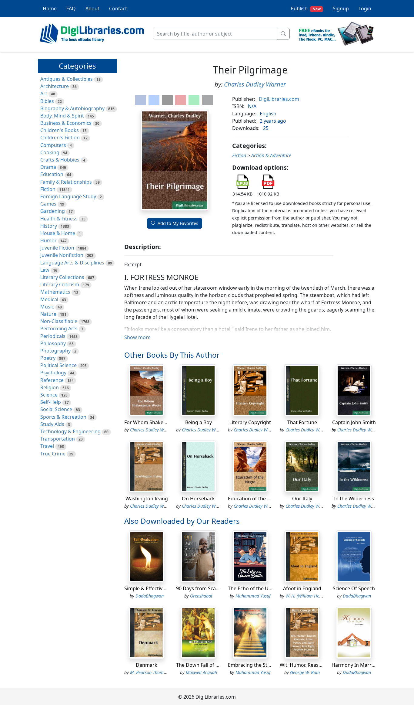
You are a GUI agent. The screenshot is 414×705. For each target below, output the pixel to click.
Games (48, 203)
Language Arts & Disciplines (72, 262)
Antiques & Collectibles (66, 79)
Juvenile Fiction (57, 247)
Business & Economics (66, 123)
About (92, 8)
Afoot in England (302, 588)
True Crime (52, 453)
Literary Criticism (59, 284)
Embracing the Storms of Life (261, 665)
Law (44, 270)
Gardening (52, 211)
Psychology (53, 372)
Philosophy (53, 343)
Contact (118, 8)
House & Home (57, 233)
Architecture (54, 86)
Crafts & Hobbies (59, 159)
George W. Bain (305, 672)
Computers (53, 145)
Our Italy (302, 498)
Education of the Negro (255, 498)
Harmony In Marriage (356, 665)
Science (49, 394)
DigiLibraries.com (279, 99)
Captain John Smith (354, 422)
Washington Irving (146, 498)
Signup (341, 8)
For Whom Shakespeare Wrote (159, 422)
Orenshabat (201, 596)
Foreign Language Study (68, 196)
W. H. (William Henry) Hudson (313, 596)
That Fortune (302, 422)
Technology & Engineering (70, 431)
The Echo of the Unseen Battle (262, 588)
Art (43, 93)
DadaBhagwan (149, 596)
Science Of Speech (354, 588)
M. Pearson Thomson (150, 672)
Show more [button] (137, 337)
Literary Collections (62, 277)
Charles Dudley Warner (255, 84)
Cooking (49, 152)
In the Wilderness (354, 498)
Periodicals (52, 336)
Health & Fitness (59, 218)
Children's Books (59, 130)
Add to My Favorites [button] (178, 223)
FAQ (71, 8)
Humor (48, 240)
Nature (48, 314)
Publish (306, 8)
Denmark (146, 665)
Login (365, 8)
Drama (48, 167)
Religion (49, 387)
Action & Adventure (271, 155)
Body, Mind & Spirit (62, 115)
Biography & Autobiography (72, 108)
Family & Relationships (66, 182)
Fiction (47, 189)
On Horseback (198, 498)
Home (50, 8)
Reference (52, 380)
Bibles (47, 101)
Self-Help (50, 402)
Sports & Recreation (63, 417)
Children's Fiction (60, 137)
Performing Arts (59, 328)
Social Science (56, 409)
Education (51, 174)
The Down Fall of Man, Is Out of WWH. (219, 665)
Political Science (58, 365)
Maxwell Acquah (201, 672)
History (48, 226)
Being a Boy (198, 422)
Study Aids (52, 424)
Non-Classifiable (58, 321)
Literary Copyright (250, 422)
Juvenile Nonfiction (61, 255)
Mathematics (55, 291)
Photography (55, 350)
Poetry (47, 358)
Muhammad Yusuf (253, 596)
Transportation (57, 438)
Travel (47, 446)
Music (47, 306)
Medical (49, 299)
